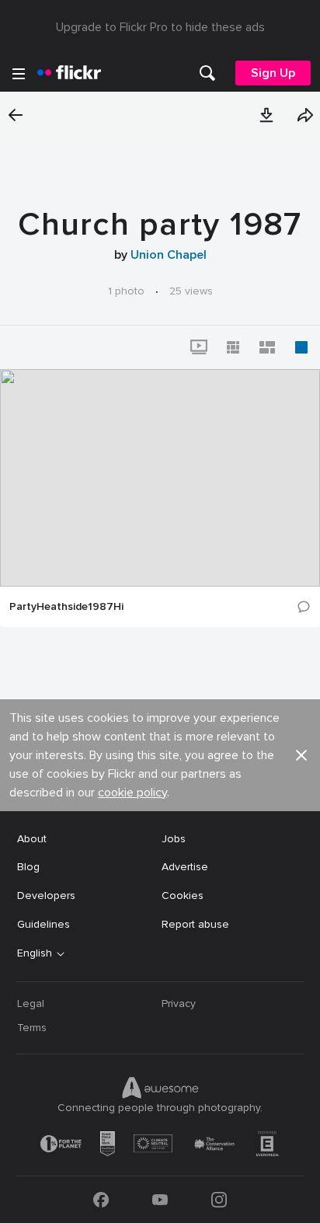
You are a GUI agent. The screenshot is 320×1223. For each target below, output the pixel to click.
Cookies (182, 895)
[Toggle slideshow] (199, 347)
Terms (32, 1027)
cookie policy (132, 792)
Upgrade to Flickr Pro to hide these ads (160, 27)
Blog (28, 866)
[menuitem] (207, 73)
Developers (46, 895)
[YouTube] (160, 1199)
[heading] (69, 73)
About (32, 838)
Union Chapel (168, 255)
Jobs (174, 838)
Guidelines (43, 924)
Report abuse (195, 924)
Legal (30, 1003)
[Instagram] (219, 1199)
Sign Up (273, 73)
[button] (266, 115)
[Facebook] (101, 1199)
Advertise (185, 866)
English (34, 953)
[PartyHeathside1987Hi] (160, 478)
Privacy (179, 1003)
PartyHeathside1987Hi (66, 607)
